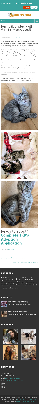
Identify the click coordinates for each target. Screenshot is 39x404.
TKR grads (11, 249)
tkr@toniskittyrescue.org (12, 378)
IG (35, 7)
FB (32, 7)
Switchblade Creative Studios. (25, 401)
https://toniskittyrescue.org (14, 380)
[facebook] (2, 383)
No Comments (16, 37)
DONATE (26, 7)
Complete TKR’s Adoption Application (15, 239)
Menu (3, 21)
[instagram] (2, 387)
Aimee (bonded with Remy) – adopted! (26, 262)
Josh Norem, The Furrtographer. (26, 399)
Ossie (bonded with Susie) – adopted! (13, 258)
